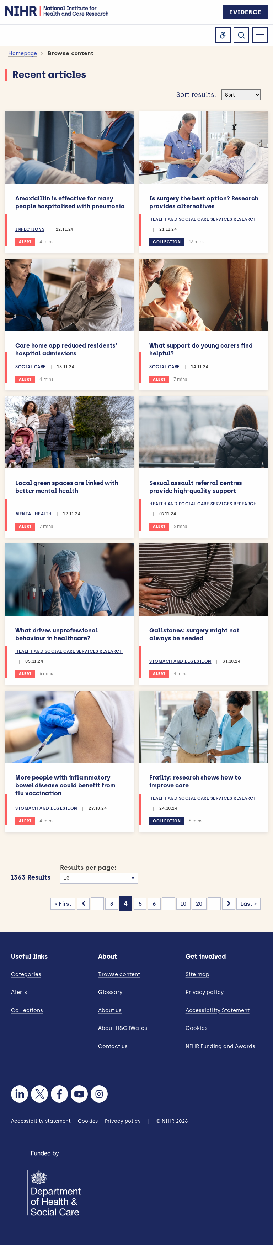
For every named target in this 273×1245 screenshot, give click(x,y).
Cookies (197, 1028)
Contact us (113, 1046)
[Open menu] (260, 35)
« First (62, 903)
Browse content (119, 974)
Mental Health (33, 513)
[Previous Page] (83, 904)
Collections (27, 1010)
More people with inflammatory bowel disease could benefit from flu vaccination (65, 785)
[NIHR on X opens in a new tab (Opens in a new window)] (39, 1094)
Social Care (30, 366)
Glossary (110, 992)
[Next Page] (228, 904)
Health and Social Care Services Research (203, 219)
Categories (26, 974)
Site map (197, 974)
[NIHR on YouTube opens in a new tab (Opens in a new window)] (79, 1094)
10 (183, 903)
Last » (248, 903)
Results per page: (88, 867)
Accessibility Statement (218, 1010)
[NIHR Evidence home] (56, 10)
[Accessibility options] (223, 35)
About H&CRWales (122, 1028)
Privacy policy (205, 992)
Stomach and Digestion (180, 661)
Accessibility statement (41, 1121)
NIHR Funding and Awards (220, 1046)
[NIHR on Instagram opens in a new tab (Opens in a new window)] (99, 1094)
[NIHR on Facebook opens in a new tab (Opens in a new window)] (59, 1094)
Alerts (19, 992)
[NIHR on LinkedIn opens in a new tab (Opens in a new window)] (19, 1094)
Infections (29, 229)
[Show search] (241, 35)
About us (110, 1010)
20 (199, 903)
